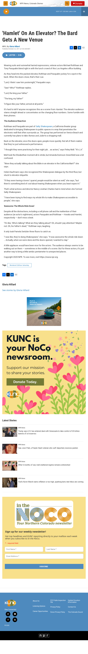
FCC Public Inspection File (58, 601)
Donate (78, 3)
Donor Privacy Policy (57, 612)
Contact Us (72, 607)
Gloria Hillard (15, 46)
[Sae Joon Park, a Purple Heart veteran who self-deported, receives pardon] (9, 449)
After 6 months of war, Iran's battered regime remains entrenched (44, 465)
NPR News (21, 428)
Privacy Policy (55, 607)
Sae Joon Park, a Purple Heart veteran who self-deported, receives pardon (48, 448)
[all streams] (84, 11)
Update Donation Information (74, 601)
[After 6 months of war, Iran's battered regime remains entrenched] (9, 466)
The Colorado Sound (75, 612)
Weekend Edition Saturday (19, 265)
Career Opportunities (40, 611)
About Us (36, 601)
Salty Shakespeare (44, 126)
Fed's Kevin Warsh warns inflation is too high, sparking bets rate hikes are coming (50, 482)
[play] (6, 11)
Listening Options (39, 606)
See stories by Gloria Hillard (15, 290)
